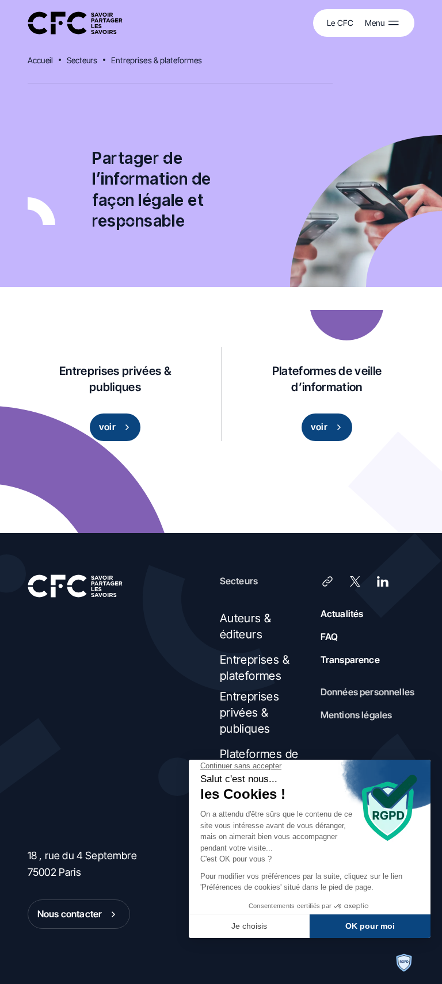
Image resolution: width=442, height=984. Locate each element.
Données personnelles (367, 692)
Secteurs (82, 60)
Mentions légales (357, 715)
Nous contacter (69, 914)
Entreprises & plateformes (157, 60)
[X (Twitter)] (355, 581)
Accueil (40, 60)
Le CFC (340, 23)
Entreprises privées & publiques (249, 713)
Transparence (350, 659)
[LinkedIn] (383, 581)
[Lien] (327, 581)
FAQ (329, 636)
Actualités (342, 613)
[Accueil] (75, 23)
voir (107, 426)
